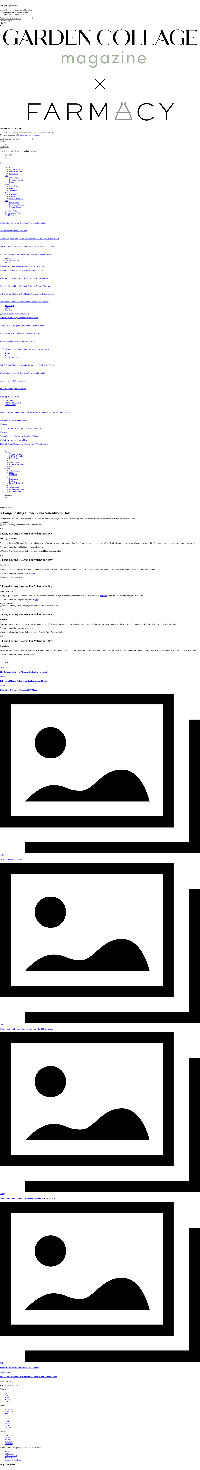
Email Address (5, 18)
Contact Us (9, 1411)
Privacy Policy (10, 1458)
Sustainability (14, 203)
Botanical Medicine (16, 180)
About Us (8, 1409)
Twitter (7, 1437)
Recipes (12, 197)
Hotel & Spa (13, 174)
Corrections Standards (13, 1460)
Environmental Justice (17, 205)
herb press (103, 596)
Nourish (8, 192)
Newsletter (8, 1444)
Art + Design (14, 186)
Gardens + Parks (15, 169)
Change (7, 201)
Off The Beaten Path (16, 172)
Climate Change (15, 207)
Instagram (8, 1442)
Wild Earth (13, 190)
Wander (7, 167)
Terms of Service (11, 1456)
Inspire (7, 184)
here (40, 547)
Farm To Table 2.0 (16, 199)
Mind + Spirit (14, 178)
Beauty (11, 182)
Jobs (6, 1413)
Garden (7, 1421)
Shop (6, 497)
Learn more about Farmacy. (30, 135)
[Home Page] (1, 149)
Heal (6, 176)
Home (7, 1425)
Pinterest (8, 1440)
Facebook (8, 1435)
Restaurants (13, 194)
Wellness (8, 1427)
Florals (11, 188)
